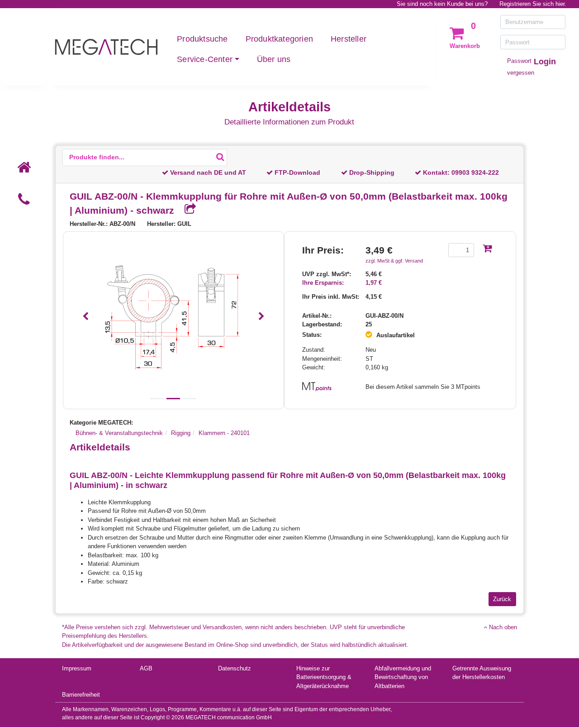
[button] (85, 316)
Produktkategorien (279, 38)
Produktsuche (202, 38)
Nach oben (502, 627)
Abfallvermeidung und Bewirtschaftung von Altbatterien (403, 677)
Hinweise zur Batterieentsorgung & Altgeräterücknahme (323, 677)
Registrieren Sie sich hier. (532, 3)
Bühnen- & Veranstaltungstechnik (119, 433)
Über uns (274, 59)
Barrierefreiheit (81, 694)
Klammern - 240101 (224, 433)
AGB (146, 668)
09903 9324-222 (475, 172)
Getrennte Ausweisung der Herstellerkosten (481, 673)
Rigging (180, 433)
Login (545, 61)
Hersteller (348, 38)
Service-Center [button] (205, 59)
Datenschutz (234, 668)
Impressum (76, 668)
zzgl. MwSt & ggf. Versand (394, 260)
